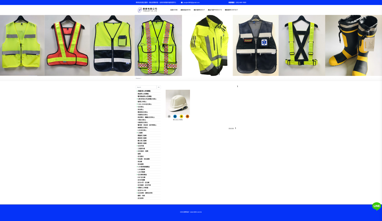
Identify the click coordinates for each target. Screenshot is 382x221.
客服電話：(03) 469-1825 (237, 2)
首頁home (174, 10)
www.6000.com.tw (196, 212)
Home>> (138, 78)
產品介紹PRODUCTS (215, 10)
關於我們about (199, 10)
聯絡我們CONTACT (231, 10)
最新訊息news (186, 10)
